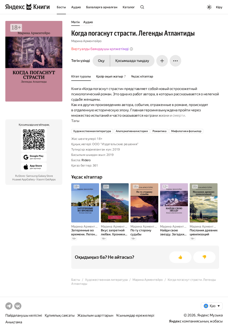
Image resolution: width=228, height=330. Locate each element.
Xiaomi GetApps (46, 179)
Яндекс (175, 321)
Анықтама (13, 322)
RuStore (20, 175)
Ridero (86, 160)
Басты (61, 7)
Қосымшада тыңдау (132, 61)
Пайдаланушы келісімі (23, 315)
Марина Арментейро (86, 41)
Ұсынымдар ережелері (135, 315)
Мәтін (75, 22)
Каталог (129, 7)
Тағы (75, 121)
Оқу (101, 61)
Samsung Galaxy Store (39, 175)
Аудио (76, 7)
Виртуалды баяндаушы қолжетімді (100, 49)
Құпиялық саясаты (60, 315)
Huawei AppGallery (23, 179)
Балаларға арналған (101, 7)
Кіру (219, 7)
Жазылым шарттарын (95, 315)
